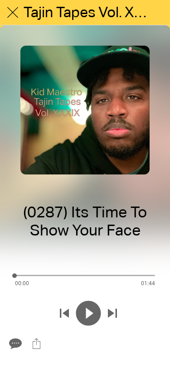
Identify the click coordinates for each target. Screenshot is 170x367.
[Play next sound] (112, 313)
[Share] (36, 343)
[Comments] (14, 343)
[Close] (12, 12)
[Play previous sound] (64, 313)
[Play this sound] (88, 313)
